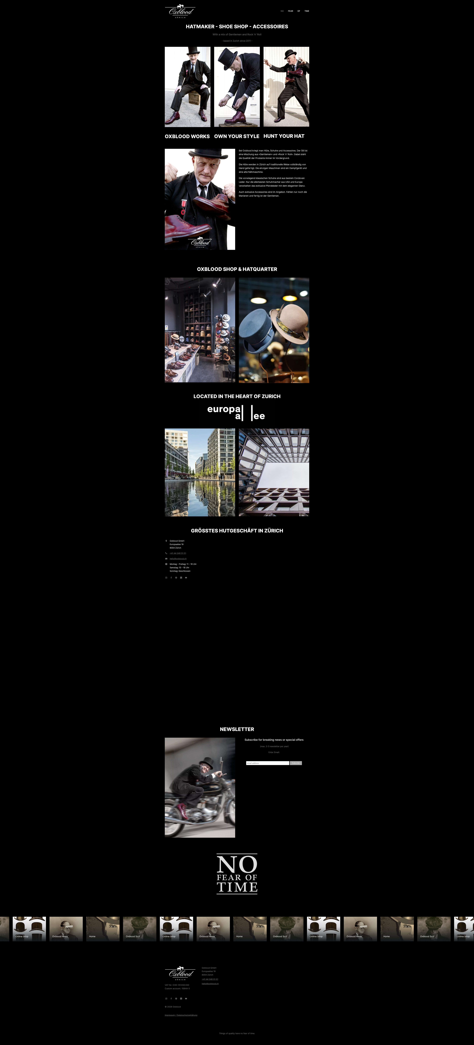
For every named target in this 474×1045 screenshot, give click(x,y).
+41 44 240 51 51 (178, 553)
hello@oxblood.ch (178, 558)
